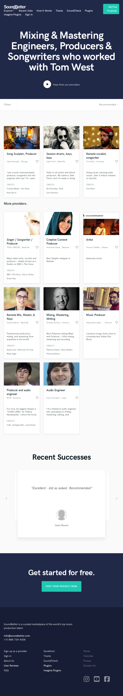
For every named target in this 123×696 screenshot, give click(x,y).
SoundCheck (74, 10)
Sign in (29, 14)
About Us (9, 660)
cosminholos (30, 425)
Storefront (49, 651)
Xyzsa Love (11, 350)
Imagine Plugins (12, 14)
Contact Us (89, 665)
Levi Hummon (52, 193)
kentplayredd (18, 425)
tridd (9, 425)
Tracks (59, 10)
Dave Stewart (66, 350)
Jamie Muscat (61, 525)
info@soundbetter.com (17, 635)
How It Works (44, 10)
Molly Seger (12, 354)
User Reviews (11, 665)
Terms (86, 651)
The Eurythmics (53, 354)
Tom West (25, 189)
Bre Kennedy (51, 189)
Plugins (89, 10)
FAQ (6, 670)
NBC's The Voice (14, 274)
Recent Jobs (26, 10)
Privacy (87, 660)
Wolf (61, 189)
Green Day (11, 278)
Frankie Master (13, 189)
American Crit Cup (25, 350)
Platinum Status (53, 350)
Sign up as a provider (15, 651)
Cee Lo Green (28, 274)
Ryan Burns (11, 193)
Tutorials (88, 656)
